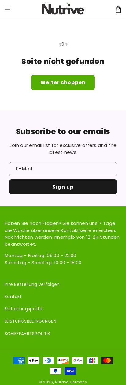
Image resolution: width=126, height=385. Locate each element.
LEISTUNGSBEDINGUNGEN (30, 321)
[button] (7, 9)
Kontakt (13, 296)
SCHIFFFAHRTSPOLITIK (27, 334)
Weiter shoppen (63, 82)
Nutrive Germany (71, 381)
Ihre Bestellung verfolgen (32, 284)
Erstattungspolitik (24, 309)
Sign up (63, 186)
